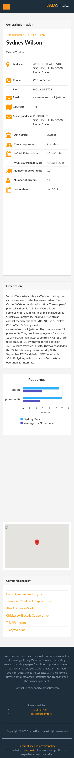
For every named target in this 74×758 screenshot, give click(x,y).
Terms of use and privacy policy (37, 745)
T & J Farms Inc (16, 622)
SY (34, 34)
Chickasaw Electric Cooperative (27, 615)
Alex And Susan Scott (20, 608)
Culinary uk (40, 709)
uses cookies (29, 750)
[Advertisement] (37, 234)
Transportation (15, 34)
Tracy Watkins (15, 630)
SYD (42, 34)
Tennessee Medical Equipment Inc (28, 601)
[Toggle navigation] (6, 7)
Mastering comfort (40, 713)
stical (57, 5)
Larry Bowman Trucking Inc (24, 594)
